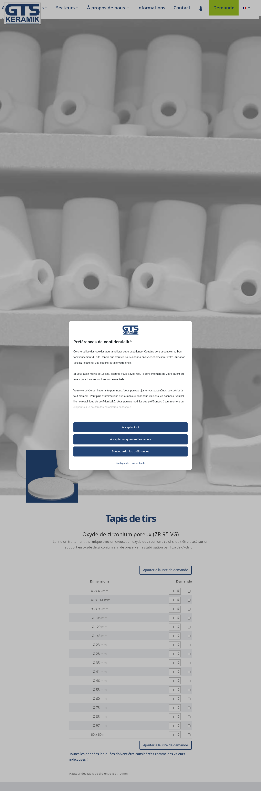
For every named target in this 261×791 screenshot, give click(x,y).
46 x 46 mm (99, 591)
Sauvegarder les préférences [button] (130, 451)
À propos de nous (106, 8)
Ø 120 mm (99, 627)
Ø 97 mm (100, 725)
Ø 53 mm (100, 689)
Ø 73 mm (100, 707)
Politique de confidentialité (130, 463)
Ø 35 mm (100, 662)
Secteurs (65, 8)
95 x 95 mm (99, 609)
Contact (182, 8)
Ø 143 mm (99, 636)
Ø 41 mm (100, 671)
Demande (223, 8)
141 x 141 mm (99, 600)
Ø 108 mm (99, 618)
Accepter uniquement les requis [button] (130, 439)
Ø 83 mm (100, 716)
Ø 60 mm (100, 698)
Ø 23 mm (100, 645)
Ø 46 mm (100, 680)
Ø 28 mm (100, 653)
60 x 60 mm (99, 734)
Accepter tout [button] (130, 427)
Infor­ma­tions (151, 8)
